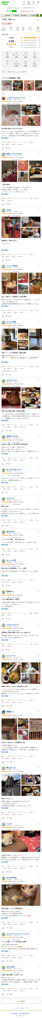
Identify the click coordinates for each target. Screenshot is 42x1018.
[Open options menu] (39, 97)
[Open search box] (4, 72)
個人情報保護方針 (24, 1013)
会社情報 (14, 1013)
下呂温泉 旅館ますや (8, 19)
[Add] (38, 20)
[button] (7, 85)
